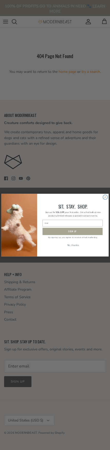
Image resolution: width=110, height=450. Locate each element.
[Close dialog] (105, 197)
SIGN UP (72, 231)
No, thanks (73, 245)
